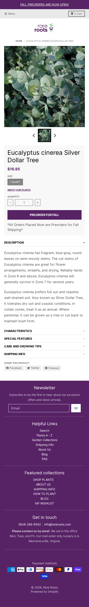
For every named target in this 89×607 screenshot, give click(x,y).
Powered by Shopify (44, 591)
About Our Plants (19, 189)
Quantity (13, 196)
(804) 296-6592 (29, 524)
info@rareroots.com (57, 524)
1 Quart (15, 181)
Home (19, 41)
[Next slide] (55, 135)
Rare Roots (50, 587)
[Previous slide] (34, 135)
